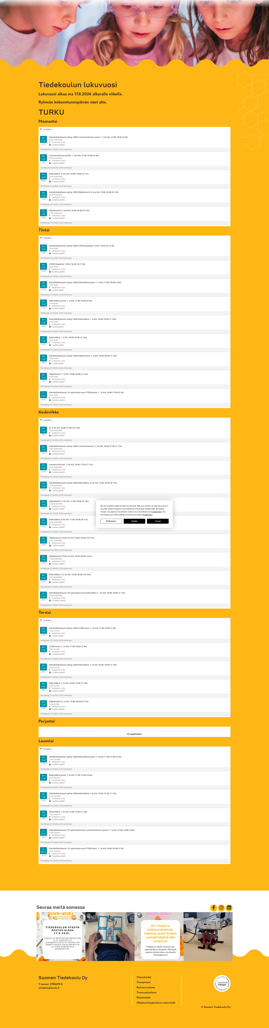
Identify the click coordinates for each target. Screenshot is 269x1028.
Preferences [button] (147, 515)
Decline (134, 521)
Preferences (111, 521)
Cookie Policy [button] (156, 512)
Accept (158, 521)
